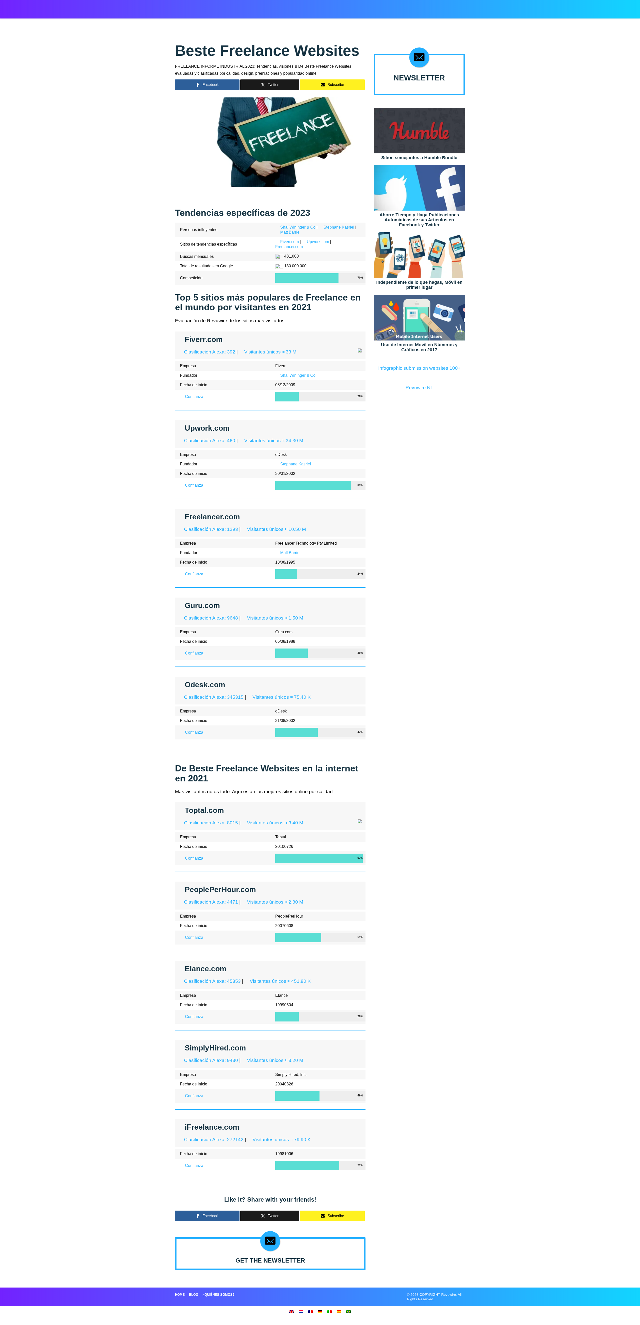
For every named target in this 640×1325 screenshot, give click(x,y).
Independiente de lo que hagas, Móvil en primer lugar (419, 285)
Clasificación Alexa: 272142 (213, 1139)
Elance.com (205, 969)
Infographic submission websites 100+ (419, 368)
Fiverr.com (289, 242)
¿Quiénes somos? (218, 1295)
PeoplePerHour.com (220, 889)
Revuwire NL (419, 387)
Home (180, 1295)
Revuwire (198, 7)
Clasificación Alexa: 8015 (210, 822)
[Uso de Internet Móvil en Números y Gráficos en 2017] (419, 317)
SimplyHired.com (215, 1048)
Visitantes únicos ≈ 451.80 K (279, 981)
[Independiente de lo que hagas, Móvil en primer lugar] (419, 255)
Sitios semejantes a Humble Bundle (419, 157)
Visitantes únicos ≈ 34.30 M (273, 440)
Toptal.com (204, 810)
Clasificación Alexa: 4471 (210, 902)
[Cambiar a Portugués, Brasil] (348, 1312)
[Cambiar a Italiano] (329, 1312)
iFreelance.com (212, 1127)
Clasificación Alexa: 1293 (210, 529)
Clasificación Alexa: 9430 (210, 1060)
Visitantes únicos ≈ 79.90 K (281, 1139)
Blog (193, 1295)
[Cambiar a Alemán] (320, 1312)
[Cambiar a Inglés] (291, 1312)
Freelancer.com (289, 247)
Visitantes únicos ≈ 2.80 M (274, 902)
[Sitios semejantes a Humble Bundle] (419, 130)
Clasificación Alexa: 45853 (212, 981)
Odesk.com (205, 684)
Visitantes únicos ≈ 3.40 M (274, 822)
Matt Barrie (290, 232)
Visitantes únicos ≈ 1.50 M (274, 618)
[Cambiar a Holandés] (301, 1312)
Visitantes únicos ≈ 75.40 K (281, 697)
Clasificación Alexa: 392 (209, 351)
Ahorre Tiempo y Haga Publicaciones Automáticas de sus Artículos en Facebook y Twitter (419, 219)
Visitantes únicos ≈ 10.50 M (276, 529)
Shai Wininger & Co (298, 227)
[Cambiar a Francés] (310, 1312)
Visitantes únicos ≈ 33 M (269, 351)
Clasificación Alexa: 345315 (213, 697)
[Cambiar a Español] (339, 1312)
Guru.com (202, 605)
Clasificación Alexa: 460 (209, 440)
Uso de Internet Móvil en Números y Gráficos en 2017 (419, 347)
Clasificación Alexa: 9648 (210, 618)
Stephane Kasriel (339, 227)
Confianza (193, 396)
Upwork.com (318, 242)
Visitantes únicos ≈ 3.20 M (274, 1060)
